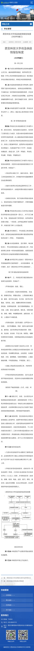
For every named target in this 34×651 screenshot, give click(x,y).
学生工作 (18, 18)
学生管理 (24, 18)
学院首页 (12, 18)
